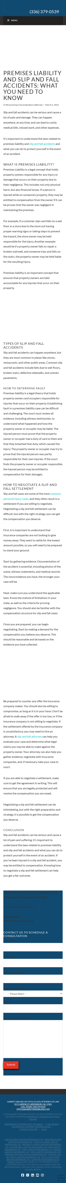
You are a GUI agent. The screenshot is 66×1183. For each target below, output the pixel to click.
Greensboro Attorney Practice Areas (23, 1124)
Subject (7, 1001)
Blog (44, 1129)
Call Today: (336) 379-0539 (33, 1106)
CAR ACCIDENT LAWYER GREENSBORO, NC (24, 1139)
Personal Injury (13, 104)
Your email (9, 956)
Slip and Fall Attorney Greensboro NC (31, 1126)
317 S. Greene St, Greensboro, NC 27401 (33, 1104)
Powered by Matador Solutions (42, 1116)
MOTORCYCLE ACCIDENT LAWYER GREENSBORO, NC (33, 1155)
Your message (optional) (16, 1017)
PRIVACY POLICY (15, 1162)
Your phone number (14, 972)
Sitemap (33, 1119)
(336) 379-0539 (44, 11)
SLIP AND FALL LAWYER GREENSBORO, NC (28, 1147)
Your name (9, 940)
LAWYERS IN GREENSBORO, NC (45, 1159)
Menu (14, 20)
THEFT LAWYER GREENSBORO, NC (37, 1149)
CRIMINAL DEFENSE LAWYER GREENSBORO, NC (26, 1154)
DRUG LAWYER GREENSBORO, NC (45, 1152)
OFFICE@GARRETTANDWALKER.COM (33, 1109)
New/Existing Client (14, 988)
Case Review (52, 1124)
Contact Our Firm (28, 1129)
